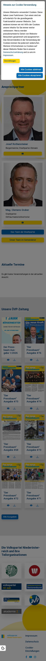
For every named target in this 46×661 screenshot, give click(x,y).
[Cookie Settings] (3, 648)
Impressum (8, 55)
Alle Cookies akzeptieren (29, 75)
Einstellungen (10, 61)
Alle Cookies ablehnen (31, 69)
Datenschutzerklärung (13, 52)
